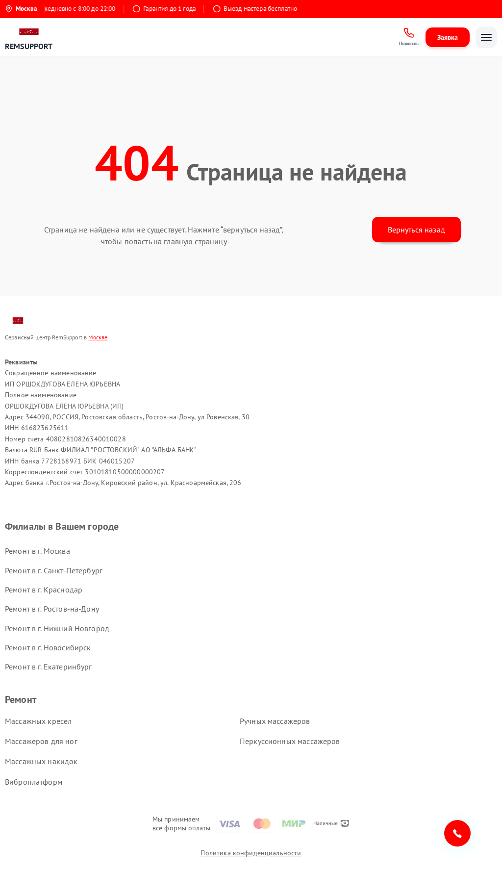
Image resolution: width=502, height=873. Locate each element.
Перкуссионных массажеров (290, 741)
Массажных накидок (41, 761)
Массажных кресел (38, 721)
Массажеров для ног (41, 741)
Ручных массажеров (275, 721)
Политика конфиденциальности (251, 852)
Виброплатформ (33, 782)
